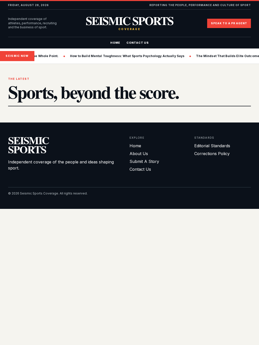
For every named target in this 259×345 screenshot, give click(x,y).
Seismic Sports (129, 23)
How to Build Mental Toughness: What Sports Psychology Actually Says (111, 56)
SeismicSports (28, 145)
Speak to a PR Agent (229, 23)
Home (115, 42)
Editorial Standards (212, 145)
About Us (139, 153)
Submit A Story (144, 161)
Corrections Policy (212, 153)
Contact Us (137, 42)
